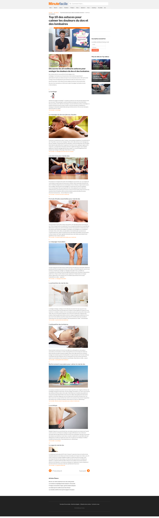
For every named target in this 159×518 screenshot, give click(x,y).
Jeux (105, 7)
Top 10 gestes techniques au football (100, 65)
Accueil (50, 12)
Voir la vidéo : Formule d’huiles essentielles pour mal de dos (62, 237)
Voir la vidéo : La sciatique (55, 440)
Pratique (72, 7)
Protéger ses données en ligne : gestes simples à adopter (62, 485)
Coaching (94, 7)
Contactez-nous (95, 504)
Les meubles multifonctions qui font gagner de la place (61, 489)
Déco (50, 7)
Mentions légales (75, 504)
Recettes (66, 7)
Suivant (82, 471)
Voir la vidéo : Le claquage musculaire (57, 278)
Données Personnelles (65, 504)
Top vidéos (100, 7)
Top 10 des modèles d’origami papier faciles (100, 77)
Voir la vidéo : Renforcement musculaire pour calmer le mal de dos (64, 401)
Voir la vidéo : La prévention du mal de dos (58, 320)
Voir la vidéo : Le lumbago (55, 110)
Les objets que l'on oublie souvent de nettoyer (60, 487)
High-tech (83, 7)
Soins (77, 7)
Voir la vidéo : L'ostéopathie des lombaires (58, 359)
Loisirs (60, 7)
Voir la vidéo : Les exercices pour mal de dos (59, 194)
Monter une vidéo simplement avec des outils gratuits (61, 481)
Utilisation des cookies (85, 504)
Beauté (55, 7)
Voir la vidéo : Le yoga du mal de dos (57, 465)
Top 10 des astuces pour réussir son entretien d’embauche (100, 89)
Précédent (57, 471)
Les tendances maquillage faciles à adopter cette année (62, 483)
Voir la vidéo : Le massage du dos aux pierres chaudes (61, 151)
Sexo (88, 7)
